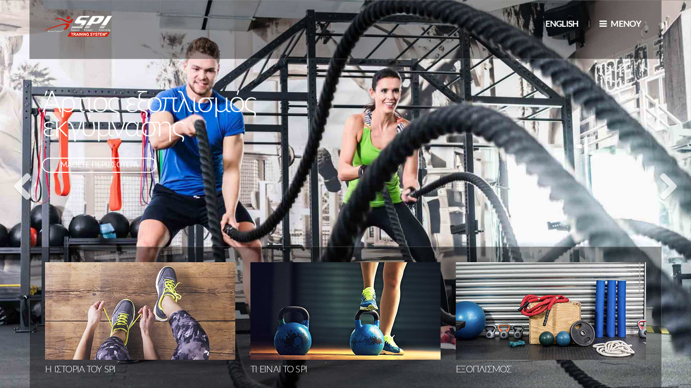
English (562, 24)
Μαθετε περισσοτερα (99, 165)
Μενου (625, 24)
